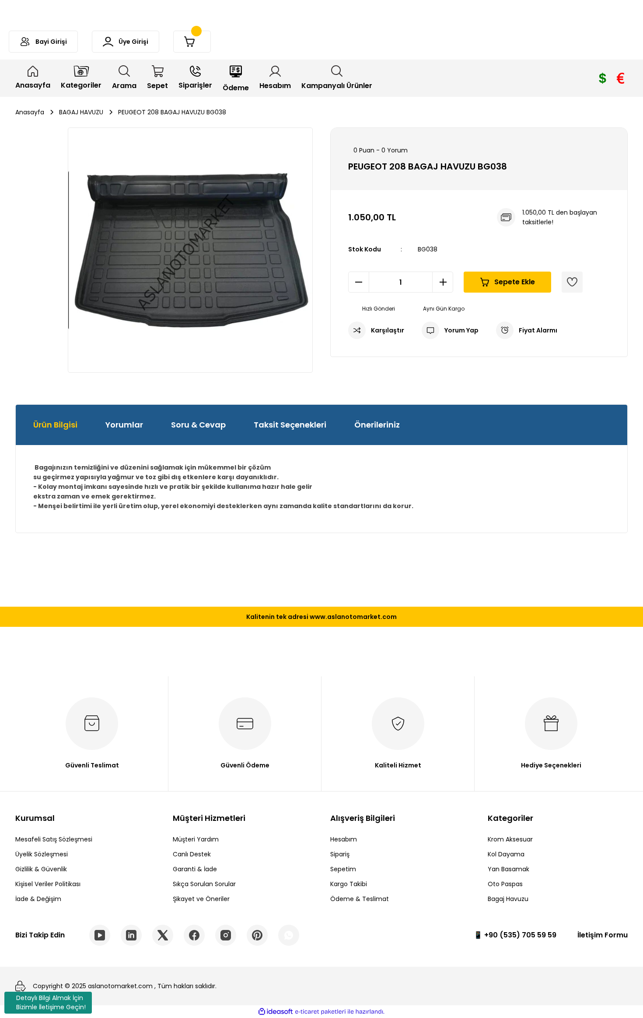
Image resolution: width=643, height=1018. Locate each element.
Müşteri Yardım (196, 839)
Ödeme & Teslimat (359, 898)
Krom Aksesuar (510, 839)
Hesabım (343, 839)
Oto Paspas (505, 884)
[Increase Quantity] (442, 282)
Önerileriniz (377, 424)
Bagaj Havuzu (508, 898)
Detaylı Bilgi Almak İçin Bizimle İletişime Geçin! (51, 1002)
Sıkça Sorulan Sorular (204, 884)
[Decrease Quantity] (358, 282)
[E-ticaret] (320, 1012)
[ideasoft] (275, 1011)
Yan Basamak (508, 869)
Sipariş (339, 854)
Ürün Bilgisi (55, 424)
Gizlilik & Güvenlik (41, 869)
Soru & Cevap (198, 424)
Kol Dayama (506, 854)
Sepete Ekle (514, 282)
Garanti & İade (195, 869)
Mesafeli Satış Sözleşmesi (53, 839)
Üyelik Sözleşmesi (41, 854)
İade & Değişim (38, 898)
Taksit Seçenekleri (290, 424)
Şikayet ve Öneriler (201, 898)
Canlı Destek (192, 854)
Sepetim (343, 869)
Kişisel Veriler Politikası (47, 884)
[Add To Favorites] (572, 282)
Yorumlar (124, 424)
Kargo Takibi (348, 884)
